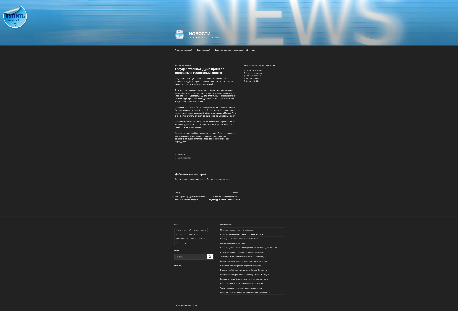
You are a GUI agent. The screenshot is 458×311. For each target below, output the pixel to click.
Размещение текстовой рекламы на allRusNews (239, 238)
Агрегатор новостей (183, 50)
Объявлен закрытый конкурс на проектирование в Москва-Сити (245, 292)
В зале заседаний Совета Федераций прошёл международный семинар (248, 247)
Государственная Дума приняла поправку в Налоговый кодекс (244, 274)
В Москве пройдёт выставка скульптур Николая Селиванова (243, 270)
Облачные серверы (253, 75)
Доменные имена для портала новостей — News (235, 50)
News (189, 66)
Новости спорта (182, 242)
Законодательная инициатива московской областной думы (243, 256)
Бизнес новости (200, 230)
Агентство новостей (183, 230)
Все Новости (180, 234)
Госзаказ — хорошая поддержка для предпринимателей (242, 252)
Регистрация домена (254, 73)
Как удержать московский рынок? (233, 243)
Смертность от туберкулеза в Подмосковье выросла (240, 265)
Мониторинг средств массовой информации (237, 230)
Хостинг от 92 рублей (254, 70)
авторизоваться (222, 179)
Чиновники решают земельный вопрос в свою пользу (241, 288)
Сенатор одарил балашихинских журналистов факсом (241, 283)
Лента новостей (203, 50)
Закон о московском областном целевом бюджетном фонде (243, 261)
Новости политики (198, 238)
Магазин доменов (252, 78)
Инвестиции (193, 234)
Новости (199, 33)
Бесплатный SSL (252, 81)
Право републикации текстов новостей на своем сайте (241, 234)
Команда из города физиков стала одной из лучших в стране (244, 279)
